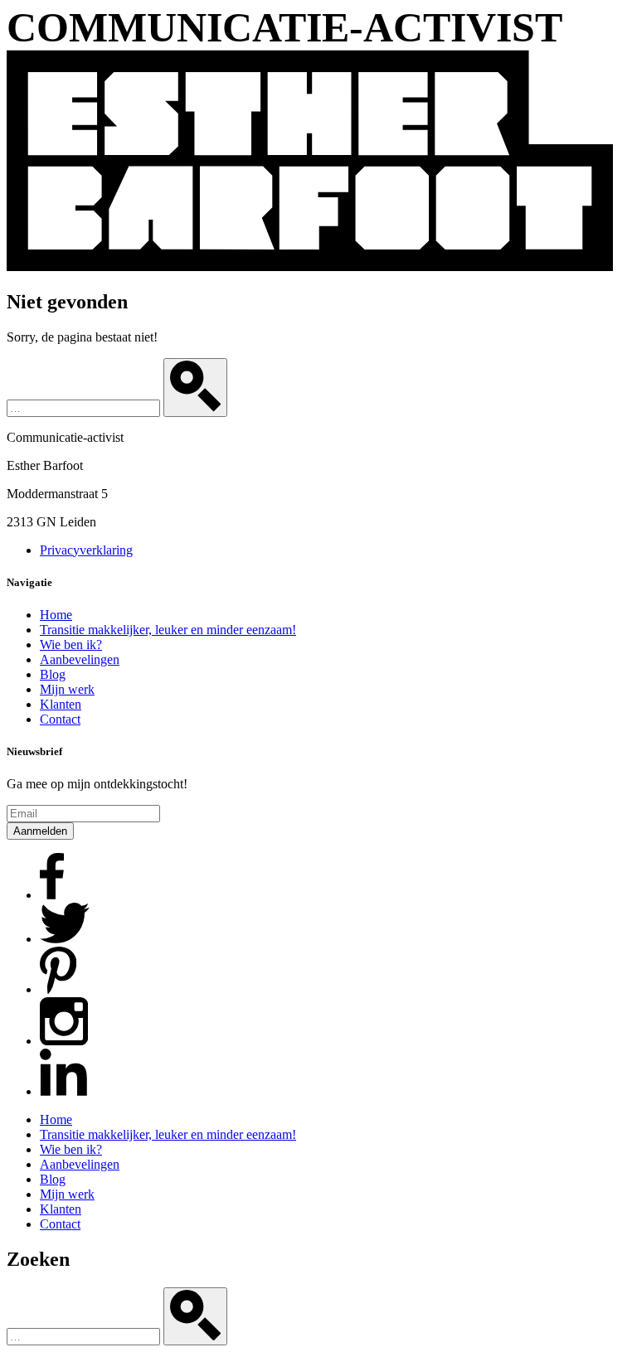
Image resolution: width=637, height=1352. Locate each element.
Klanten (60, 704)
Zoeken (38, 1259)
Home (56, 615)
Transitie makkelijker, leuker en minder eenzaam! (168, 630)
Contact (60, 719)
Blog (53, 674)
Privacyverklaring (86, 550)
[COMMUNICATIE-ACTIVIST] (310, 266)
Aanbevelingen (79, 659)
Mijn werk (67, 689)
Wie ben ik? (71, 644)
